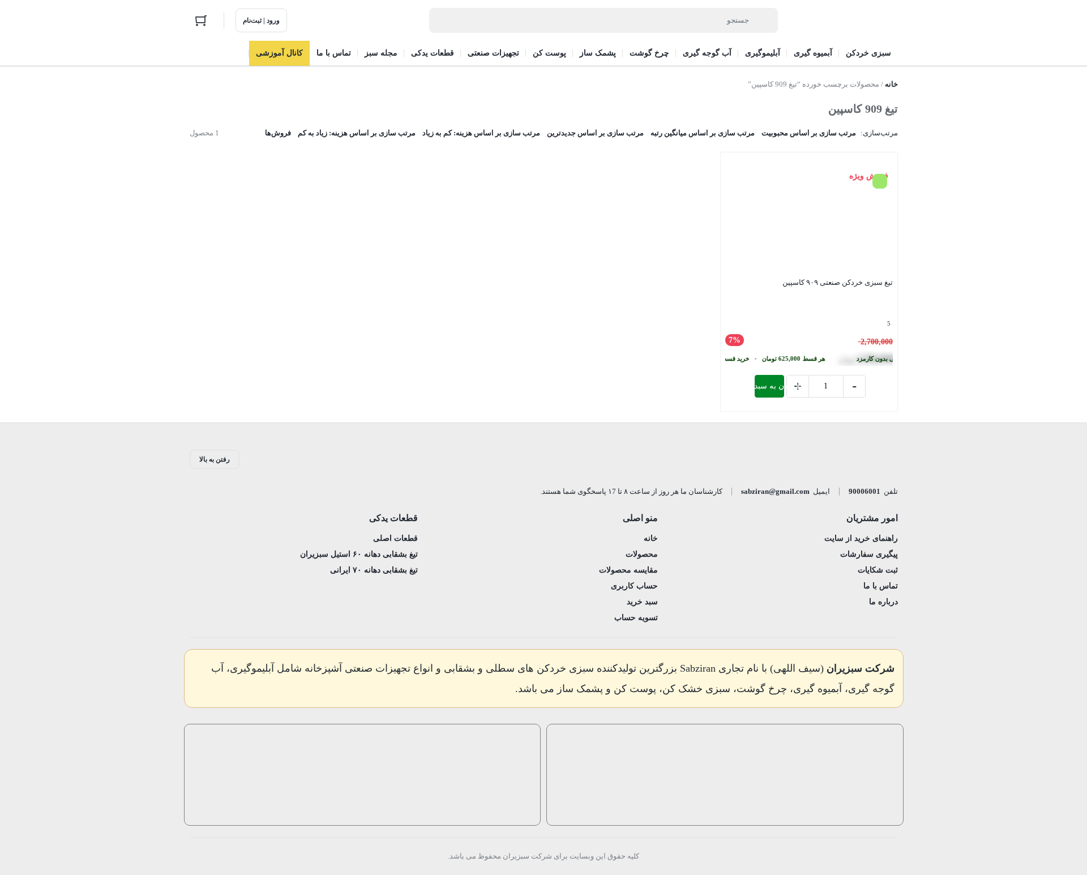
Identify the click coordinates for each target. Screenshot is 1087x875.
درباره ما (883, 601)
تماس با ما (880, 586)
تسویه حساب (636, 617)
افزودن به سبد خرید (769, 386)
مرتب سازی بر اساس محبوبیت (808, 133)
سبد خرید (642, 601)
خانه (891, 84)
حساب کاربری (634, 586)
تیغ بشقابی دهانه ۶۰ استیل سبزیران (359, 554)
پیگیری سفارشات (869, 554)
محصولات (642, 554)
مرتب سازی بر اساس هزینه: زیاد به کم (357, 133)
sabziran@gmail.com (775, 491)
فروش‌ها (278, 133)
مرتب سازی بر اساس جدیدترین (595, 133)
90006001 (864, 491)
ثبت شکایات (878, 570)
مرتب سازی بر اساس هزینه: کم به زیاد (481, 133)
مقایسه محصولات (628, 570)
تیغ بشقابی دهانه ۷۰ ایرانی (374, 570)
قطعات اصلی (395, 538)
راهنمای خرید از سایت (861, 538)
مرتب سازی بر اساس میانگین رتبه (703, 133)
